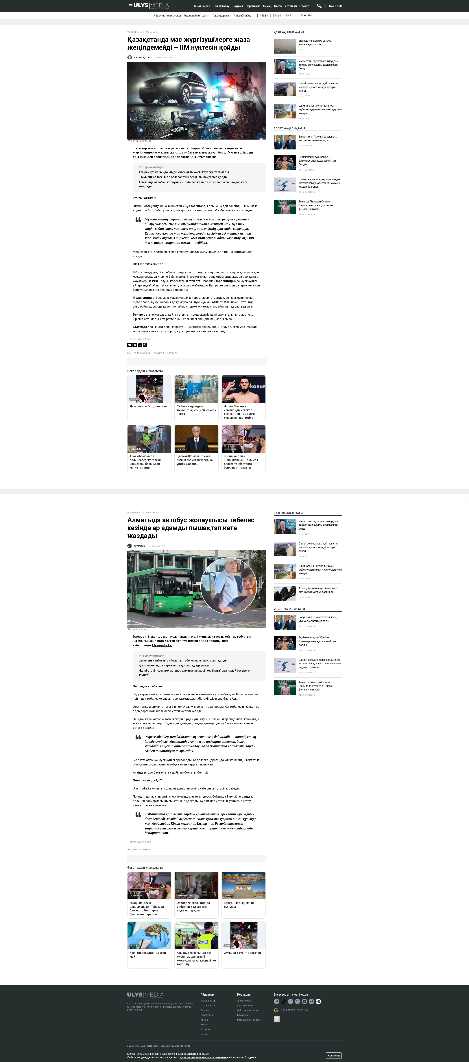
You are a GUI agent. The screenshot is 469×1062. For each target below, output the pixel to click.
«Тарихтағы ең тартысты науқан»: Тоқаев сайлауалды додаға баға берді (318, 64)
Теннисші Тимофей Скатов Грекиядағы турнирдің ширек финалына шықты (316, 205)
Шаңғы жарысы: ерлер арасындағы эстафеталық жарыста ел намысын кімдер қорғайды (320, 183)
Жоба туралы (244, 1000)
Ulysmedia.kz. (162, 645)
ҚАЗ (331, 6)
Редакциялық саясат (249, 1019)
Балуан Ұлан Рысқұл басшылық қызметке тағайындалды (318, 138)
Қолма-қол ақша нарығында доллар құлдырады (174, 665)
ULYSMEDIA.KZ (134, 32)
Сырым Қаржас (143, 57)
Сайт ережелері (246, 1005)
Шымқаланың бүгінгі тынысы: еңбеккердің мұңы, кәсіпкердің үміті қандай (320, 109)
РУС (339, 6)
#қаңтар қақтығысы (167, 15)
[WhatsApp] (145, 345)
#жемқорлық (221, 15)
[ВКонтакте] (129, 345)
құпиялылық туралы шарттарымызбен (203, 1057)
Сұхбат (304, 6)
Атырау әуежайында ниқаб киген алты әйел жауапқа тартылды (184, 172)
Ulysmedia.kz (206, 157)
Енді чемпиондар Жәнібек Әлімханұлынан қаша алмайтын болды (317, 160)
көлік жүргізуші (142, 352)
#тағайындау (242, 15)
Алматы (132, 849)
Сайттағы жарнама (247, 1010)
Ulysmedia (139, 545)
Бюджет (237, 6)
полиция (172, 352)
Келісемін (334, 1055)
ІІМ (129, 352)
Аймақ (267, 6)
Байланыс (242, 1015)
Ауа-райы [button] (306, 15)
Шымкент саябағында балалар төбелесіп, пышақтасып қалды (183, 177)
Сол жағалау (221, 6)
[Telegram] (134, 345)
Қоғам (278, 6)
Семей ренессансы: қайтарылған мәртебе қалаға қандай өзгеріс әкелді (318, 87)
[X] (140, 345)
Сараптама (253, 6)
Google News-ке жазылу (294, 1009)
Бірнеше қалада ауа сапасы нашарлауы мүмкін (315, 42)
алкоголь (159, 352)
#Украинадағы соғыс (195, 15)
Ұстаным (291, 6)
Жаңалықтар (201, 6)
